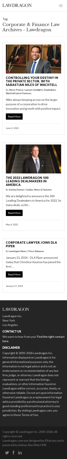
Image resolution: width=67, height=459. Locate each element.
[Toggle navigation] (61, 5)
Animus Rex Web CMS (32, 445)
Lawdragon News (18, 251)
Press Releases (36, 251)
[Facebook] (13, 453)
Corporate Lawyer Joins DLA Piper (31, 244)
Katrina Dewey (16, 189)
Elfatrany (51, 440)
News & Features (43, 189)
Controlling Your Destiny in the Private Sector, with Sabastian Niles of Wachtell (32, 81)
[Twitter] (7, 453)
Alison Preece (16, 89)
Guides (29, 189)
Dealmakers (50, 89)
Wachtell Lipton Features (18, 93)
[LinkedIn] (20, 453)
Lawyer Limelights (34, 89)
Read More (14, 116)
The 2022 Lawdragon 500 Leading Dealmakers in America (27, 181)
